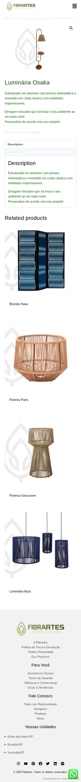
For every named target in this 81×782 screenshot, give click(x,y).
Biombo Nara (18, 304)
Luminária (35, 132)
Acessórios (23, 132)
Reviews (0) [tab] (15, 152)
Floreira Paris (18, 399)
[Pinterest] (33, 763)
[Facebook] (40, 763)
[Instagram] (18, 763)
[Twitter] (48, 763)
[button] (74, 6)
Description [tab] (15, 144)
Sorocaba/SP (16, 752)
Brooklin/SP (15, 744)
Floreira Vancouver (22, 495)
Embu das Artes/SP (20, 736)
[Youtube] (26, 763)
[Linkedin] (55, 763)
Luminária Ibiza (20, 591)
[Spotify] (62, 763)
